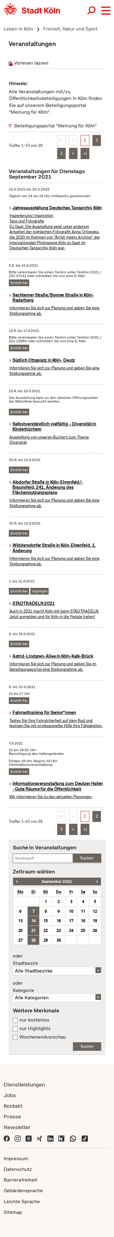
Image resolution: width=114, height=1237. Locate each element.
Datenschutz (18, 1169)
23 (59, 930)
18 (83, 920)
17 (71, 920)
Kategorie (23, 987)
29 (45, 940)
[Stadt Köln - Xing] (39, 1137)
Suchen (86, 858)
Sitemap (13, 1212)
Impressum (16, 1158)
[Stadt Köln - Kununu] (61, 1137)
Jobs (10, 1095)
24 (71, 930)
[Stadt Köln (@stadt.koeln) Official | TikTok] (84, 1137)
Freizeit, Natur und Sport (70, 29)
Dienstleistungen (24, 1084)
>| (85, 153)
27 (20, 940)
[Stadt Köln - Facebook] (7, 1137)
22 (45, 930)
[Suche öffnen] (91, 11)
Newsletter (17, 1127)
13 (20, 920)
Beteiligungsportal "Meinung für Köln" (55, 126)
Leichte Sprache (22, 1201)
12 (95, 911)
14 (33, 920)
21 (33, 930)
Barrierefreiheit (20, 1180)
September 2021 (57, 881)
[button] (105, 10)
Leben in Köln (18, 29)
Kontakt (13, 1105)
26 (95, 930)
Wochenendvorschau (42, 1037)
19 (95, 920)
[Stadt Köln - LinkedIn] (50, 1137)
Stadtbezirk (25, 959)
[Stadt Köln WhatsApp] (73, 1137)
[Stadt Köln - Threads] (29, 1137)
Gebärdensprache (23, 1190)
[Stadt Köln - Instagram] (18, 1137)
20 (20, 930)
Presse (12, 1116)
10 (71, 911)
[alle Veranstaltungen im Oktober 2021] (97, 881)
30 (59, 940)
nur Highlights (34, 1028)
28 (33, 940)
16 (59, 920)
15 (45, 920)
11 (83, 911)
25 (83, 930)
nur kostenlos (34, 1020)
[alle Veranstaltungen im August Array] (17, 881)
